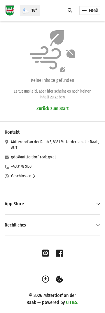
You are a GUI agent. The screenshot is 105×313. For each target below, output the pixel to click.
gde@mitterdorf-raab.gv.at (33, 157)
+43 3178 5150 (21, 166)
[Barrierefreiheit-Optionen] (45, 279)
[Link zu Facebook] (59, 253)
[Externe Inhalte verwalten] (59, 279)
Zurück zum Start (52, 108)
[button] (23, 176)
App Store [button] (14, 203)
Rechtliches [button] (15, 225)
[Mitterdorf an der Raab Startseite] (10, 10)
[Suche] (70, 10)
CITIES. (72, 302)
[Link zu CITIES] (45, 253)
